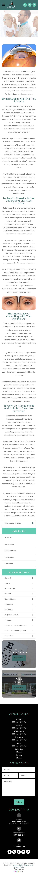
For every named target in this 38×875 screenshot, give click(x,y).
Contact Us (9, 564)
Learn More (19, 658)
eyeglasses (9, 604)
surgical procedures (12, 615)
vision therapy (10, 588)
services (8, 594)
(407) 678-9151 (19, 835)
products (8, 620)
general (8, 578)
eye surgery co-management (15, 625)
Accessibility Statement (23, 865)
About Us (8, 537)
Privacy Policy (19, 867)
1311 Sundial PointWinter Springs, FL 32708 (19, 822)
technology (9, 636)
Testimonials (9, 557)
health (7, 583)
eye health (9, 609)
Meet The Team (10, 551)
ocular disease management (15, 630)
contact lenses (10, 599)
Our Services (9, 544)
